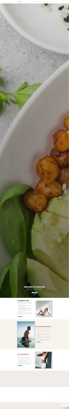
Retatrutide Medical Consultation (40, 380)
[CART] (51, 1)
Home (32, 285)
